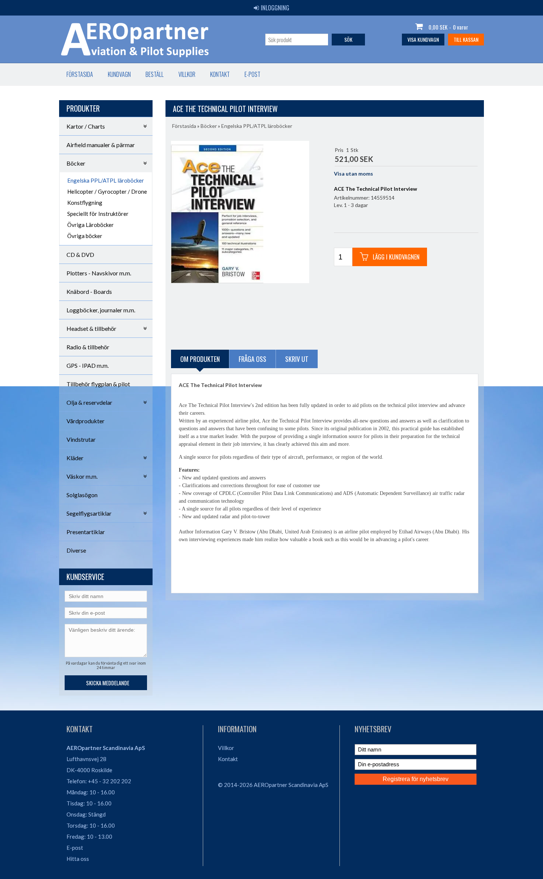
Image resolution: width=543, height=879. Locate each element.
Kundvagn (119, 74)
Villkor (186, 74)
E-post (252, 74)
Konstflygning (84, 202)
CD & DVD (80, 254)
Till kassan (466, 39)
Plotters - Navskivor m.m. (98, 272)
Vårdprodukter (85, 420)
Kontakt (220, 74)
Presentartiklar (85, 531)
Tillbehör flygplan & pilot (98, 383)
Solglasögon (82, 494)
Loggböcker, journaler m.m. (100, 309)
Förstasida (79, 74)
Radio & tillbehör (87, 346)
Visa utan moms (353, 173)
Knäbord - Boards (89, 291)
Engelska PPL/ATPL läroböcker (105, 180)
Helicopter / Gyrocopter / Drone (107, 191)
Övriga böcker (84, 236)
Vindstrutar (81, 439)
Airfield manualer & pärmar (100, 144)
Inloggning (275, 7)
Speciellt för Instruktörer (98, 213)
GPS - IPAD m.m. (87, 365)
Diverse (76, 550)
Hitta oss (77, 858)
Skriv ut (296, 359)
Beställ (155, 74)
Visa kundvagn (423, 39)
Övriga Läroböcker (90, 224)
